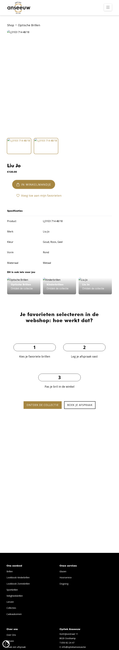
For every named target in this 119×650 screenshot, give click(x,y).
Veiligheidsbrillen (15, 595)
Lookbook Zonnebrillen (18, 583)
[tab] (19, 146)
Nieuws (10, 640)
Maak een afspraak (16, 647)
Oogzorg (64, 583)
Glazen (63, 571)
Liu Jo (13, 166)
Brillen (10, 571)
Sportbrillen (12, 589)
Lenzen (10, 601)
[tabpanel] (59, 82)
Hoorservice (66, 577)
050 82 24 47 (67, 642)
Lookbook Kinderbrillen (18, 577)
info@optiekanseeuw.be (74, 647)
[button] (108, 7)
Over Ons (11, 634)
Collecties (11, 607)
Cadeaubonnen (14, 614)
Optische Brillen (29, 25)
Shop (10, 25)
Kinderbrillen (55, 284)
